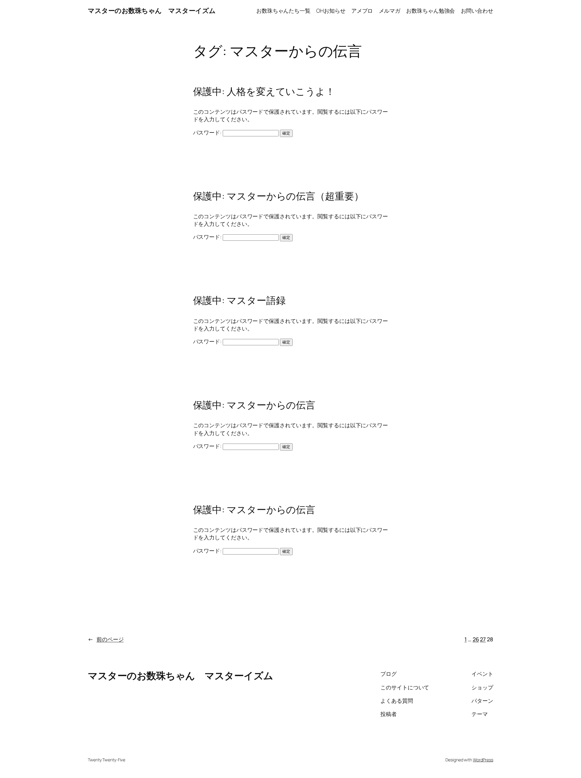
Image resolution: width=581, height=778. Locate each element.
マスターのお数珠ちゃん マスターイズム (152, 10)
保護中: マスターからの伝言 (254, 404)
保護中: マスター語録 (239, 300)
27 (483, 639)
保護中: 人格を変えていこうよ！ (264, 91)
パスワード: (208, 132)
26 (476, 639)
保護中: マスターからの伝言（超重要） (278, 195)
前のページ (105, 639)
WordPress (483, 760)
